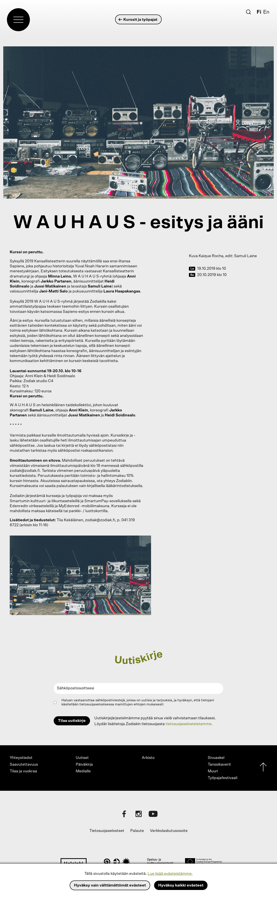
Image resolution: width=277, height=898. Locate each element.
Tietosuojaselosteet (106, 831)
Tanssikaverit (219, 764)
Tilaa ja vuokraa (23, 771)
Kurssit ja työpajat (140, 20)
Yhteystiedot (21, 758)
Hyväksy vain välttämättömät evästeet (110, 885)
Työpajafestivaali (222, 778)
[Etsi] (248, 12)
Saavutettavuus (24, 764)
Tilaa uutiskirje (72, 721)
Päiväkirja (84, 764)
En (266, 12)
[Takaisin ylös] (263, 768)
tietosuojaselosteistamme (188, 724)
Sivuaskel (216, 758)
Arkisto (148, 758)
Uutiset (82, 758)
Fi (259, 12)
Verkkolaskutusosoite (169, 831)
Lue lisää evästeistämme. (170, 874)
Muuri (213, 771)
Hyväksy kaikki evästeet (180, 885)
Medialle (83, 771)
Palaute (137, 831)
